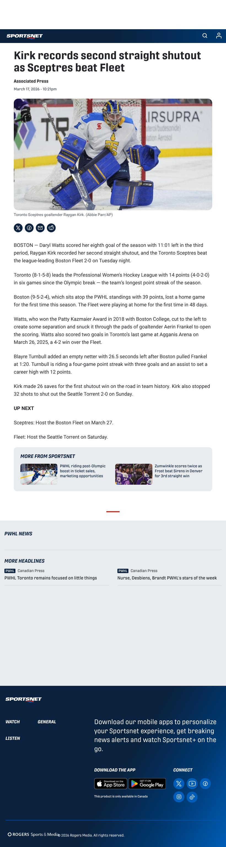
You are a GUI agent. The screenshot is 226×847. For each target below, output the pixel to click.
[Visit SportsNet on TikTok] (192, 796)
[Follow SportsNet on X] (178, 783)
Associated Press (31, 81)
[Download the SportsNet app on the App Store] (110, 783)
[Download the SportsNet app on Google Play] (147, 783)
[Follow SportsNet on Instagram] (178, 796)
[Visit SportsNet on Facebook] (205, 783)
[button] (204, 36)
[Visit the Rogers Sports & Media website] (33, 834)
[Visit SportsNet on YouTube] (192, 783)
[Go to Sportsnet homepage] (25, 36)
